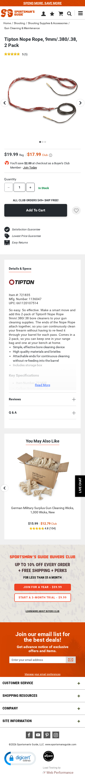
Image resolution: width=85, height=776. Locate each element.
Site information (17, 721)
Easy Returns (20, 242)
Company (10, 708)
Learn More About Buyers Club (42, 611)
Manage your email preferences (43, 674)
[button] (52, 14)
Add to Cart (35, 210)
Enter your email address (27, 660)
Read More (42, 385)
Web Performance (59, 773)
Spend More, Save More (42, 3)
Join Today (30, 167)
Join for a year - (42, 587)
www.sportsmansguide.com (60, 744)
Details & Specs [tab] (20, 268)
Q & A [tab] (13, 412)
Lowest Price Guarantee (26, 236)
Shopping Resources (19, 695)
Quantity (10, 179)
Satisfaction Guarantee (26, 229)
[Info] (50, 155)
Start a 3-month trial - (43, 597)
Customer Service (17, 683)
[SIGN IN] (43, 15)
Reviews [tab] (15, 399)
